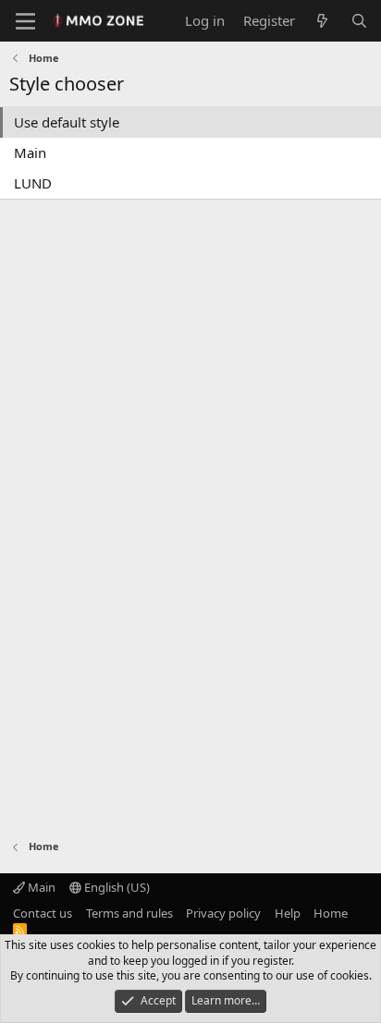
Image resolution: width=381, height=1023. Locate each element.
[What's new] (322, 21)
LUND (33, 183)
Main (30, 152)
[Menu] (25, 21)
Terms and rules (129, 913)
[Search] (359, 21)
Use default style (66, 122)
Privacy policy (223, 913)
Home (330, 913)
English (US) (115, 887)
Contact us (42, 913)
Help (288, 913)
